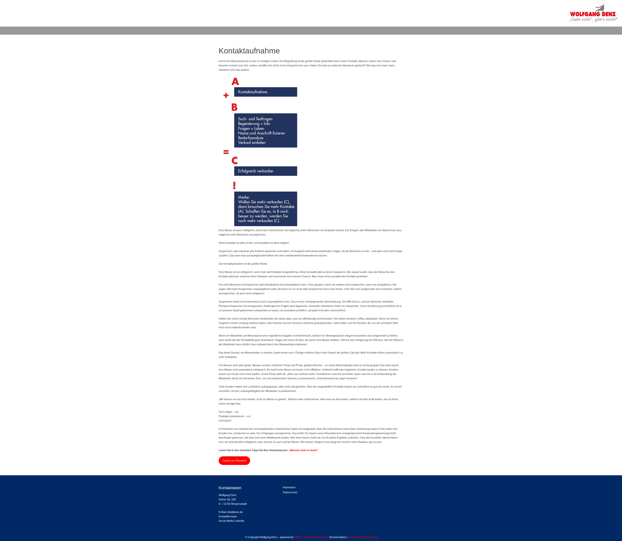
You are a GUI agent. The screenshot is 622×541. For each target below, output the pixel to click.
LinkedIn (239, 520)
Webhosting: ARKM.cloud (362, 537)
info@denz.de (235, 512)
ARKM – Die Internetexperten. (311, 537)
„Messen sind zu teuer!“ (303, 450)
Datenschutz (290, 492)
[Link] (593, 13)
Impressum (289, 487)
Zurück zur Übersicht (234, 460)
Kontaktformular (228, 516)
